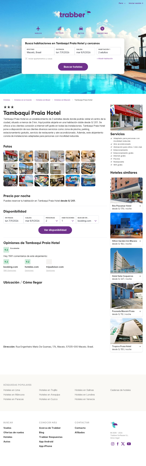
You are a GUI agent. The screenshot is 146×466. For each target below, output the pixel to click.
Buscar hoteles (73, 66)
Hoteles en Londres (85, 394)
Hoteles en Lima (11, 390)
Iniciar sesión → (136, 3)
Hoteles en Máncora (13, 394)
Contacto (80, 427)
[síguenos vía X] (123, 445)
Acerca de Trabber (50, 427)
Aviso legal (114, 438)
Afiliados (80, 432)
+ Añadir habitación (105, 58)
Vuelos (7, 427)
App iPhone (45, 446)
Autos (6, 441)
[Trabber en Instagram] (112, 445)
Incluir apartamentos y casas (40, 59)
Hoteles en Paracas (13, 399)
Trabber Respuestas (50, 437)
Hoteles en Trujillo (48, 390)
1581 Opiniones (9, 270)
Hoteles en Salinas (84, 390)
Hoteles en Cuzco (48, 399)
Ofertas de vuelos (13, 432)
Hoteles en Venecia (85, 399)
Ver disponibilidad (55, 229)
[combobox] (39, 51)
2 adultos (103, 52)
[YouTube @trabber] (128, 445)
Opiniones (29, 270)
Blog (41, 432)
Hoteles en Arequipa (49, 394)
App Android (46, 441)
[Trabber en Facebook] (117, 445)
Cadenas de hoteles (120, 390)
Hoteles (7, 437)
